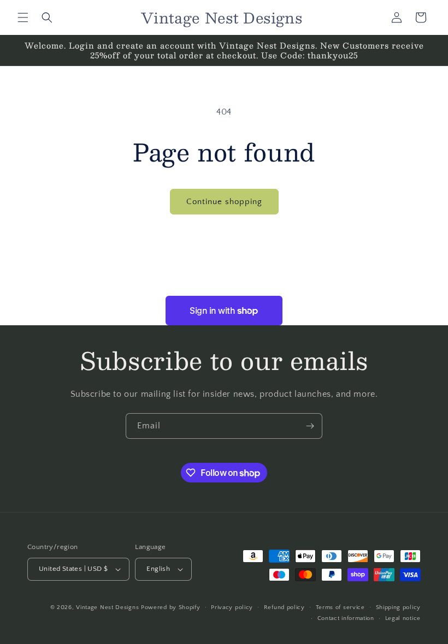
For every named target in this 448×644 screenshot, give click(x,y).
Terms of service (340, 607)
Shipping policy (398, 607)
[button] (23, 17)
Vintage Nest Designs (107, 607)
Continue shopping (224, 201)
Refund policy (284, 607)
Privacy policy (232, 607)
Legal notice (403, 618)
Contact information (345, 618)
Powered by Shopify (171, 607)
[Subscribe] (310, 426)
